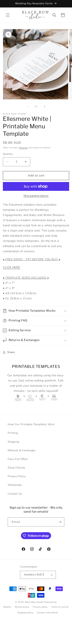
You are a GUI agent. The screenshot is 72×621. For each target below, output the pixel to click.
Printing (13, 433)
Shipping (23, 147)
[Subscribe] (60, 521)
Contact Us (15, 494)
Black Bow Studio (34, 602)
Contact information (47, 612)
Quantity (8, 154)
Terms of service (60, 606)
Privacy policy (40, 606)
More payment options (36, 195)
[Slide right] (44, 106)
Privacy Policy (17, 476)
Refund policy (22, 606)
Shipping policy (26, 612)
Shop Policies (16, 467)
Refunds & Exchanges (22, 450)
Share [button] (11, 352)
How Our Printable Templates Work (31, 424)
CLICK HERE (11, 267)
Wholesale (15, 485)
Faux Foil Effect (18, 459)
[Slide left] (27, 106)
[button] (7, 15)
